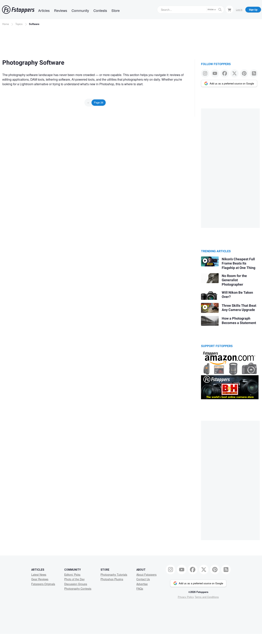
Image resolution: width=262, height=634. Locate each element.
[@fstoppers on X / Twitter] (234, 73)
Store (115, 10)
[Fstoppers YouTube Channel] (215, 73)
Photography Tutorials (114, 574)
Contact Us (143, 579)
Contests (100, 10)
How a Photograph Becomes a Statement (239, 321)
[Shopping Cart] (229, 9)
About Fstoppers (146, 574)
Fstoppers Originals (43, 584)
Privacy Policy (186, 597)
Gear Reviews (39, 579)
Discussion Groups (75, 584)
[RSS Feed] (254, 73)
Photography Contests (77, 588)
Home (5, 24)
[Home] (18, 9)
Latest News (38, 574)
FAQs (139, 588)
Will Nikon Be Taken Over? (237, 295)
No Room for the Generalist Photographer (234, 280)
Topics (19, 24)
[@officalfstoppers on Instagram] (205, 73)
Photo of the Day (74, 579)
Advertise (142, 584)
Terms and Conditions (207, 597)
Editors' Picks (72, 574)
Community (80, 10)
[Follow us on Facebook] (225, 73)
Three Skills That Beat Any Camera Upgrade (239, 308)
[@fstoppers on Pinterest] (244, 73)
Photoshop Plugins (112, 579)
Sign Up (253, 9)
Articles (44, 10)
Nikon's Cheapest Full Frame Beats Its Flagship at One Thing (238, 263)
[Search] (220, 10)
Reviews (60, 10)
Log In (239, 9)
